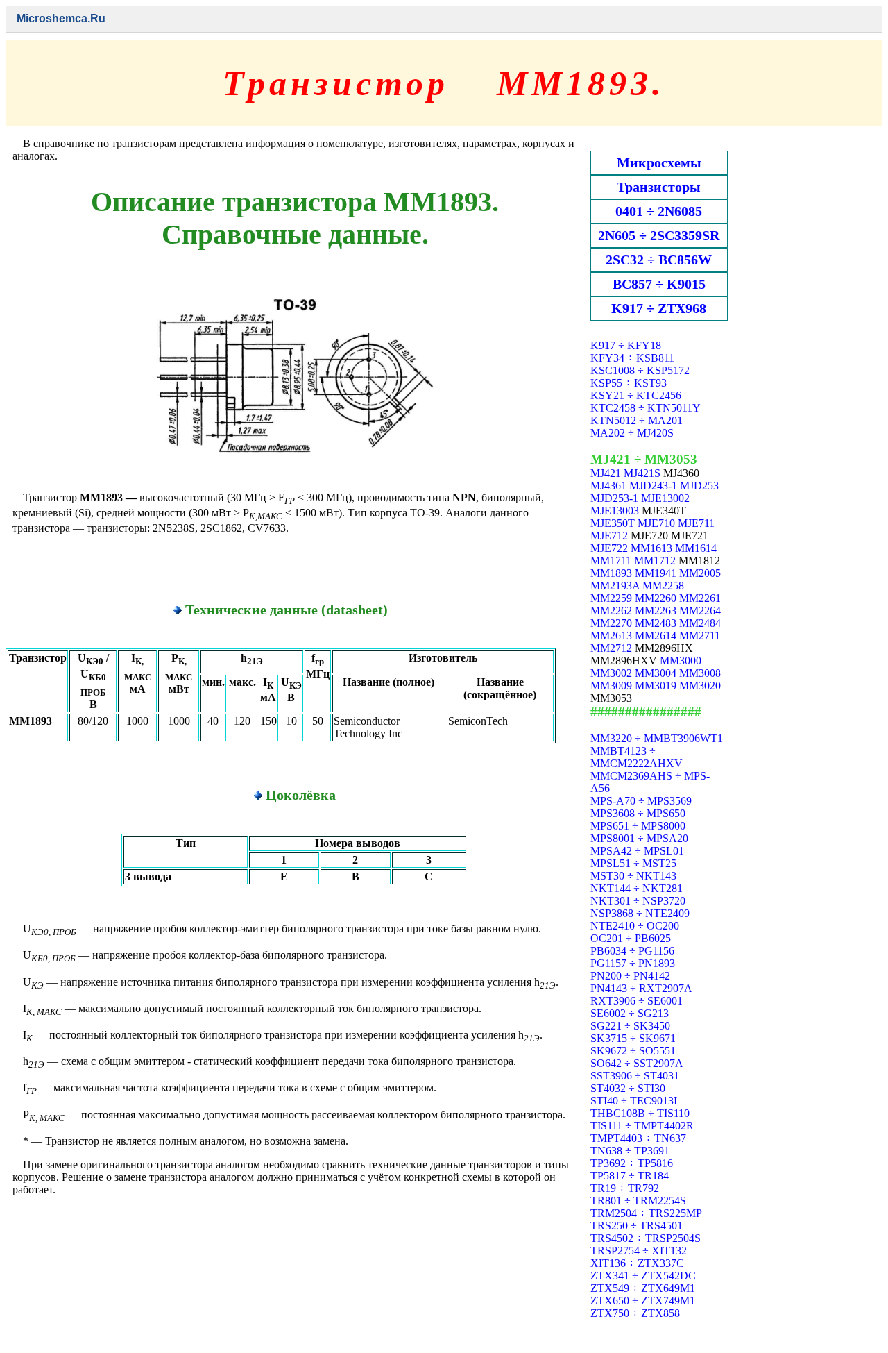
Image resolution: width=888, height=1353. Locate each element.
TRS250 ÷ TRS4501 (636, 1226)
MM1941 (655, 573)
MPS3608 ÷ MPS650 (637, 813)
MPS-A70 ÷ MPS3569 (641, 801)
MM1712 (655, 560)
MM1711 (610, 560)
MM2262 (611, 610)
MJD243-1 (653, 485)
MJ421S (642, 473)
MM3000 (680, 660)
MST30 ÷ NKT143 (633, 876)
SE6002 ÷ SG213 (629, 1013)
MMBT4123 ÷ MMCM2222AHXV (636, 757)
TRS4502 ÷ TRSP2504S (645, 1238)
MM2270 (611, 623)
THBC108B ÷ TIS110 (640, 1113)
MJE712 (609, 535)
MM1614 (696, 548)
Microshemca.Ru (61, 18)
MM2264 (700, 610)
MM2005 (700, 573)
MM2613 (611, 635)
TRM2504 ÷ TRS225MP (646, 1213)
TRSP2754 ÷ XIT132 (638, 1251)
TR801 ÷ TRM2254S (638, 1201)
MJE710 (656, 523)
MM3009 (611, 685)
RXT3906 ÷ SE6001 (636, 1001)
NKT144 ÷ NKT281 (636, 888)
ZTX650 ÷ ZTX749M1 (642, 1300)
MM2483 (655, 623)
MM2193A (615, 585)
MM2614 (655, 635)
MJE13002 (665, 498)
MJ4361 (608, 485)
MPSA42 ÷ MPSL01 (637, 851)
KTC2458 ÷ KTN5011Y (645, 408)
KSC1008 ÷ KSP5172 (640, 370)
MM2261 (700, 598)
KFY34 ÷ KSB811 (632, 358)
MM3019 (655, 685)
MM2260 (655, 598)
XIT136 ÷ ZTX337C (637, 1263)
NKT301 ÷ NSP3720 (637, 901)
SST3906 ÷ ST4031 (634, 1076)
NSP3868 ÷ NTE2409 (640, 913)
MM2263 (655, 610)
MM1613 (651, 548)
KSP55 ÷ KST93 (628, 383)
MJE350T (612, 523)
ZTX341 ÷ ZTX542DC (643, 1275)
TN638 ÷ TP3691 (629, 1151)
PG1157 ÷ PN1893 (632, 963)
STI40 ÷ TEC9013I (633, 1101)
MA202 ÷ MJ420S (632, 433)
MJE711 (696, 523)
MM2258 (663, 585)
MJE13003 (614, 510)
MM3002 (611, 673)
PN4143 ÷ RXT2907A (641, 988)
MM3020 (700, 685)
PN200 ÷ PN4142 (630, 976)
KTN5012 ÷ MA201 (636, 420)
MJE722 (609, 548)
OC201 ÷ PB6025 (630, 938)
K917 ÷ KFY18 (625, 345)
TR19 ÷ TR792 (624, 1188)
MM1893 (611, 573)
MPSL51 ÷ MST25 (633, 863)
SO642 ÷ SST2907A (636, 1063)
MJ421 (605, 473)
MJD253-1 (614, 498)
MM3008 (700, 673)
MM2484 (700, 623)
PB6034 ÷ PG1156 (632, 951)
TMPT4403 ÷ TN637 (638, 1138)
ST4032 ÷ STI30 (627, 1088)
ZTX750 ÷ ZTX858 (635, 1313)
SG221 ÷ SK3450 (630, 1026)
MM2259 (611, 598)
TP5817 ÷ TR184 (629, 1176)
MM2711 (699, 635)
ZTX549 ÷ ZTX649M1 (642, 1288)
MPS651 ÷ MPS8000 (637, 826)
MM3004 (655, 673)
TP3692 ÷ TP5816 (631, 1163)
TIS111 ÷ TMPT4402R (642, 1126)
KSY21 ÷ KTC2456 (635, 395)
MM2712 (611, 648)
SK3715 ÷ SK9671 (633, 1038)
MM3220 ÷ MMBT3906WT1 (656, 738)
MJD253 (699, 485)
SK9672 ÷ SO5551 (633, 1051)
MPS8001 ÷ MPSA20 (639, 838)
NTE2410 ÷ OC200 (634, 926)
